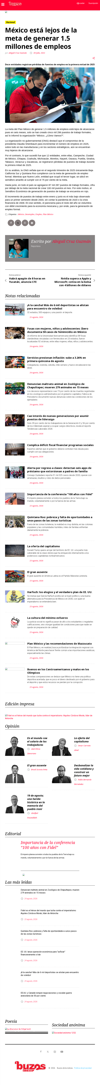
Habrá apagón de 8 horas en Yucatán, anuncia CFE (27, 280)
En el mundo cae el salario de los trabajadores (37, 741)
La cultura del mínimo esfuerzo (47, 618)
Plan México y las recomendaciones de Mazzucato (59, 643)
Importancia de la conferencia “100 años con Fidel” (60, 494)
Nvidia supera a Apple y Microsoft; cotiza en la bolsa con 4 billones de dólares (72, 282)
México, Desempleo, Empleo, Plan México (35, 214)
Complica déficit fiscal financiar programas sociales (60, 445)
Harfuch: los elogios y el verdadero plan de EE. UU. (59, 592)
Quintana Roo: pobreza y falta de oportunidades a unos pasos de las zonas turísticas (59, 518)
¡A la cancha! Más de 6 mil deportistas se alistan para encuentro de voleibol (58, 306)
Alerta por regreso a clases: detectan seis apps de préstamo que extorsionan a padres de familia (59, 469)
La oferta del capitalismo (43, 546)
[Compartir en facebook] (11, 223)
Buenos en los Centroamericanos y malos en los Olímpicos (58, 671)
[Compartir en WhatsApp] (25, 223)
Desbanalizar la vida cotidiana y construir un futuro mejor (84, 770)
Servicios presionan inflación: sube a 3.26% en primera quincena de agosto (56, 359)
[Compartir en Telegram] (32, 223)
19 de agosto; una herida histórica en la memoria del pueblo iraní (36, 802)
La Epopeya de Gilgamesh (26, 1030)
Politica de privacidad (83, 1068)
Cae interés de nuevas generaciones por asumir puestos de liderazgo (58, 417)
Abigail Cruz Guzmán (18, 53)
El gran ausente (37, 572)
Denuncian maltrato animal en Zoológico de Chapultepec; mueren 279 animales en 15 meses (58, 385)
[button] (12, 12)
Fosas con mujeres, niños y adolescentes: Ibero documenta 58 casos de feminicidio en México (57, 330)
